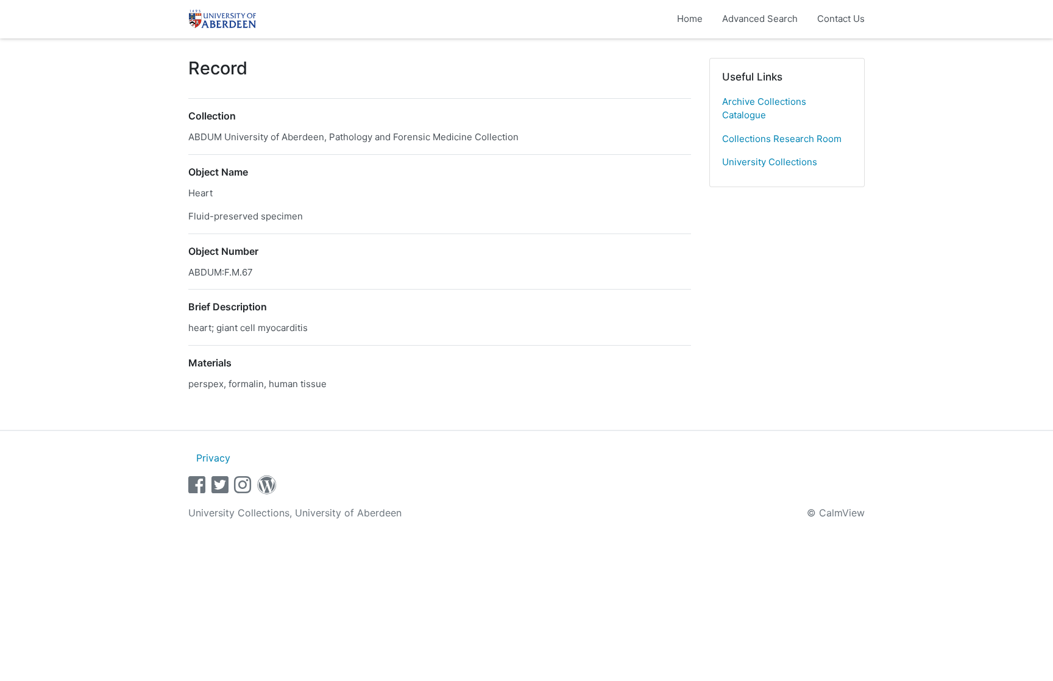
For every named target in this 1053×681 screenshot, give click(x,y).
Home (690, 18)
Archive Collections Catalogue (764, 108)
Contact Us (841, 18)
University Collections (769, 162)
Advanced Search (760, 18)
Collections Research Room (782, 138)
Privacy (213, 458)
